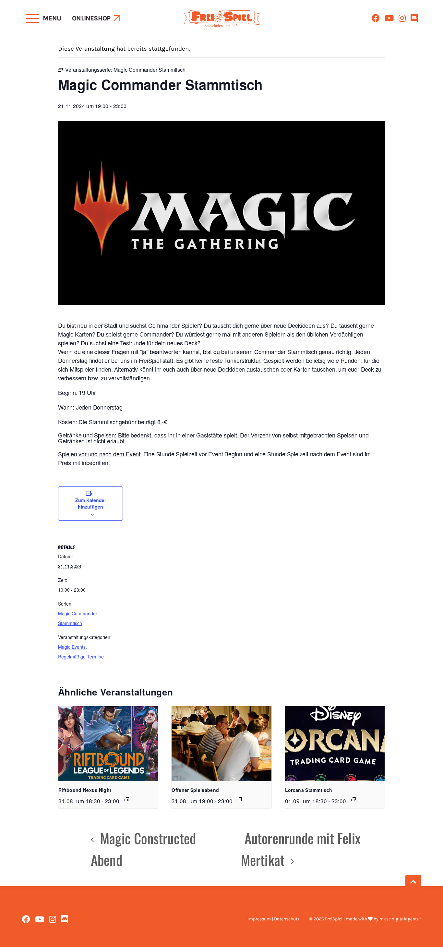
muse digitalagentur (400, 919)
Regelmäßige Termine (81, 656)
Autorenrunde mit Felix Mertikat (301, 849)
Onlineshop (91, 18)
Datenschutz (287, 919)
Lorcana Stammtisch (308, 790)
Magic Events (72, 647)
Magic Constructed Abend (143, 849)
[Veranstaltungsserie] (127, 799)
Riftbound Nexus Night (84, 790)
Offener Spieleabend (195, 790)
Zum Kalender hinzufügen (90, 503)
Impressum (259, 919)
